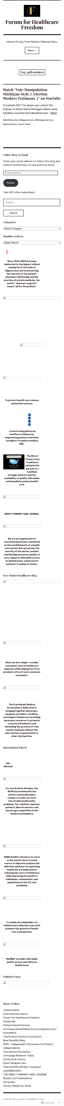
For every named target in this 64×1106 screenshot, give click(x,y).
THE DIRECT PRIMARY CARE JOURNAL (25, 1074)
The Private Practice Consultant (22, 1036)
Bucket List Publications (17, 1078)
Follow (10, 182)
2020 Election (11, 120)
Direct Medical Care (14, 1063)
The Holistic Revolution (17, 1051)
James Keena (11, 1010)
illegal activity (27, 120)
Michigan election (44, 120)
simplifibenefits (12, 1070)
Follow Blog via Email (15, 154)
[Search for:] (31, 202)
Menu (31, 50)
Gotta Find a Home (14, 1059)
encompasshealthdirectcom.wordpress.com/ (30, 1029)
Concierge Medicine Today (18, 1055)
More (54, 113)
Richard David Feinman (16, 1025)
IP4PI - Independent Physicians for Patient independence (28, 1046)
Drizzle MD (9, 1021)
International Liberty (15, 1013)
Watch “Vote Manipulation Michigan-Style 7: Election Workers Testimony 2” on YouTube (32, 94)
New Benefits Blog (14, 1040)
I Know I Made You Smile (17, 1085)
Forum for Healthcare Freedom (32, 24)
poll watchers (10, 124)
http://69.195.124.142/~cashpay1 (22, 1066)
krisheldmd (9, 1032)
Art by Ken (9, 1082)
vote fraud (25, 124)
